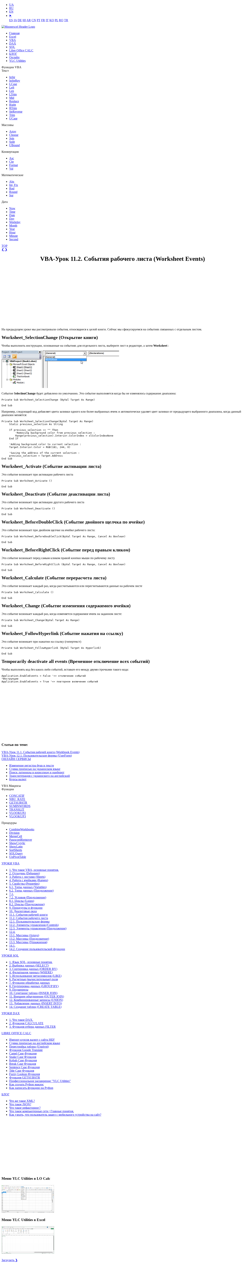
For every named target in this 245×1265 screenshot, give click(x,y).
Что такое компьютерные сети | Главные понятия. (41, 1111)
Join (11, 138)
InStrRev (14, 80)
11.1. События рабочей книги (28, 914)
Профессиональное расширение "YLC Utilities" (40, 1081)
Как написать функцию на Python (31, 1087)
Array (12, 131)
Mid (11, 97)
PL (56, 20)
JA (15, 20)
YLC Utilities (17, 60)
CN (34, 20)
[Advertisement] (30, 295)
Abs (11, 181)
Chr (11, 161)
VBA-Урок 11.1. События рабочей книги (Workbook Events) (40, 752)
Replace (14, 101)
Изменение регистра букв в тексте (31, 765)
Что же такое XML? (22, 1100)
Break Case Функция (22, 1063)
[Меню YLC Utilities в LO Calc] (28, 1212)
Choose (13, 135)
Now (12, 208)
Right (12, 104)
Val (11, 168)
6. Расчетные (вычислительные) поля (33, 979)
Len (11, 91)
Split (12, 141)
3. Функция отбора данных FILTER (32, 1026)
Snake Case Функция (22, 1057)
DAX (12, 43)
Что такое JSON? (20, 1104)
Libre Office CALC (21, 50)
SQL (12, 47)
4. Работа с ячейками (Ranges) (28, 880)
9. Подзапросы (18, 989)
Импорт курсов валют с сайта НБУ (32, 1039)
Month (13, 225)
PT (38, 20)
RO (61, 20)
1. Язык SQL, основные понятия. (30, 962)
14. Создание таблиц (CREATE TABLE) (35, 1006)
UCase (13, 118)
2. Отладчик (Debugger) (24, 873)
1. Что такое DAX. (21, 1019)
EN (11, 11)
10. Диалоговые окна (23, 911)
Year (12, 229)
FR (43, 20)
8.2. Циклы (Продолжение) (27, 904)
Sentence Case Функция (24, 1067)
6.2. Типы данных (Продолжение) (31, 890)
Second (13, 239)
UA (11, 4)
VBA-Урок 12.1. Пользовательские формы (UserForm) (37, 755)
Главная (14, 33)
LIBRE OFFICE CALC (16, 1033)
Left (11, 87)
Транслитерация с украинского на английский (39, 775)
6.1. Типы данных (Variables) (28, 887)
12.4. (12, 931)
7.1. (11, 894)
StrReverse (15, 111)
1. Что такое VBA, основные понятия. (34, 870)
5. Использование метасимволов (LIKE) (35, 975)
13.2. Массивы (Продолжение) (29, 938)
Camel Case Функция (23, 1053)
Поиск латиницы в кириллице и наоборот (36, 772)
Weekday (14, 222)
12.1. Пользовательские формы (29, 921)
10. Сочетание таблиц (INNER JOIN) (33, 993)
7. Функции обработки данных (29, 982)
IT (47, 20)
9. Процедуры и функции (25, 907)
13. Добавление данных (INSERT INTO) (35, 1003)
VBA (12, 40)
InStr (12, 77)
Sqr (11, 195)
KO (51, 20)
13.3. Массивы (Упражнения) (28, 942)
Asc (11, 158)
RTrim (13, 108)
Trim (12, 115)
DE (20, 20)
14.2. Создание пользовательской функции (37, 949)
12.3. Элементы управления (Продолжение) (37, 928)
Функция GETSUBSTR (24, 1077)
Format (13, 165)
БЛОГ (13, 53)
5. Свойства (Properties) (24, 883)
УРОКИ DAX (11, 1013)
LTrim (13, 94)
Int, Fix (13, 185)
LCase (13, 84)
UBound (14, 145)
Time (12, 211)
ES (11, 20)
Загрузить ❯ (10, 1260)
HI (24, 20)
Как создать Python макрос (26, 1084)
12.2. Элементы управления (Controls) (34, 925)
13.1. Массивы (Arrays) (24, 935)
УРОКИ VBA (11, 863)
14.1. (12, 945)
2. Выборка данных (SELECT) (29, 965)
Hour (12, 232)
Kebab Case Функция (23, 1060)
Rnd (11, 188)
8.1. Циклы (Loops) (21, 900)
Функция (26, 1050)
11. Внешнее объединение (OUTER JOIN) (36, 996)
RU (11, 8)
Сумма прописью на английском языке (34, 1043)
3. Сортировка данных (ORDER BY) (33, 969)
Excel (12, 36)
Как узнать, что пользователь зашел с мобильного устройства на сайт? (55, 1114)
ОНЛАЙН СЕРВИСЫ (16, 759)
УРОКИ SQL (10, 955)
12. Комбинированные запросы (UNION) (36, 1000)
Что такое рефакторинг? (25, 1107)
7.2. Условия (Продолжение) (27, 897)
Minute (13, 235)
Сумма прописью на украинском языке (34, 769)
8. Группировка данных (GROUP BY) (34, 986)
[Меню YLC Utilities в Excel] (28, 1253)
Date (12, 215)
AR (28, 20)
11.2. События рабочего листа (28, 918)
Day (11, 218)
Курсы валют (17, 779)
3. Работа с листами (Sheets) (27, 876)
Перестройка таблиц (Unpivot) (29, 1046)
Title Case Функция (21, 1070)
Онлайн (14, 57)
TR (66, 20)
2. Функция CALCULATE (26, 1023)
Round (13, 191)
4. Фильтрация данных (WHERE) (31, 972)
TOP (4, 245)
